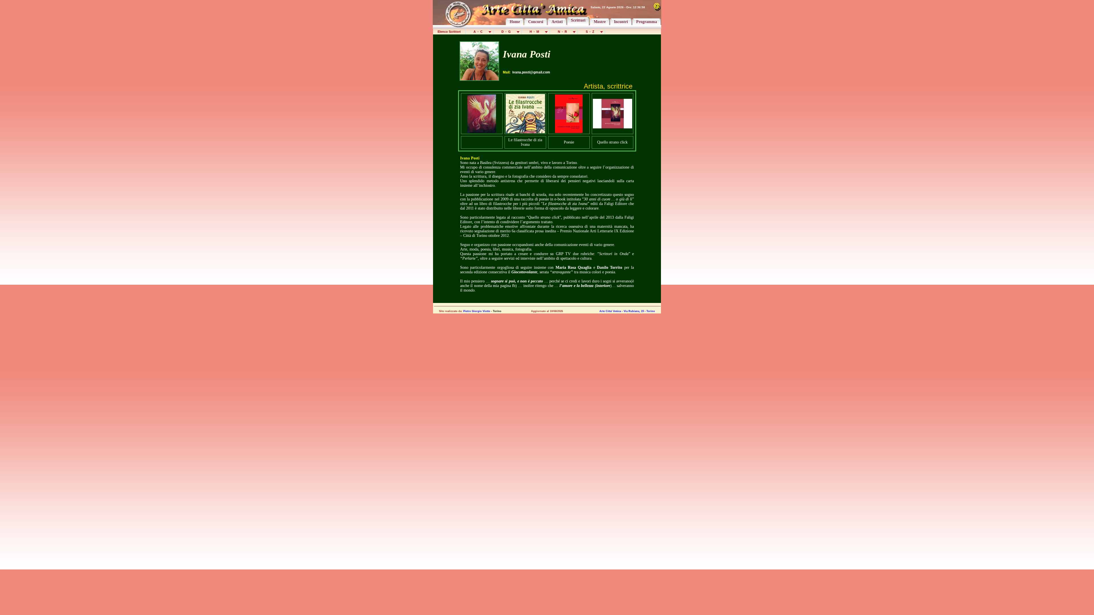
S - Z (590, 31)
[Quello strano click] (612, 126)
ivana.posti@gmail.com (531, 72)
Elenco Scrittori (449, 31)
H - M (534, 31)
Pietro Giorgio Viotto (476, 311)
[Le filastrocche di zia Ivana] (525, 131)
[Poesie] (569, 131)
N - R (563, 31)
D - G (506, 31)
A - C (478, 31)
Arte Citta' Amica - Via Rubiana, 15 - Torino (627, 311)
